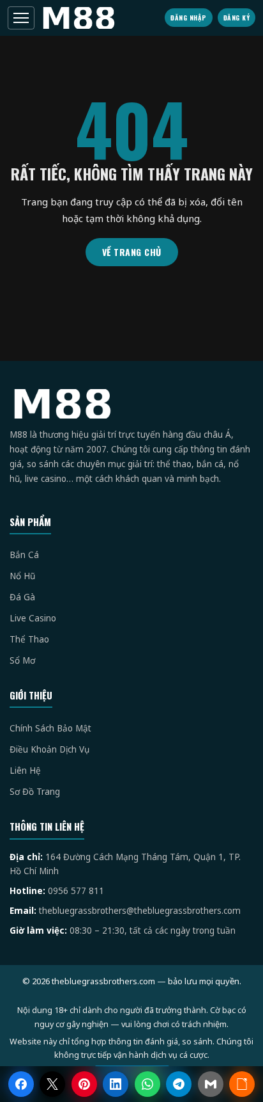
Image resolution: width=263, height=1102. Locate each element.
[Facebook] (21, 1084)
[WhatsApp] (147, 1084)
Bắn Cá (24, 555)
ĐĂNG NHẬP (188, 17)
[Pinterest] (84, 1084)
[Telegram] (179, 1084)
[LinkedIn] (115, 1084)
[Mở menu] (21, 17)
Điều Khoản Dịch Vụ (49, 749)
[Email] (210, 1084)
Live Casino (33, 618)
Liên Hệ (25, 770)
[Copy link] (242, 1084)
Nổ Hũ (22, 576)
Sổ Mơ (22, 660)
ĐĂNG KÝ (236, 17)
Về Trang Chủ (132, 252)
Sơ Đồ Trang (35, 791)
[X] (52, 1084)
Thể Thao (29, 639)
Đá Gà (22, 597)
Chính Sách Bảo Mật (50, 728)
